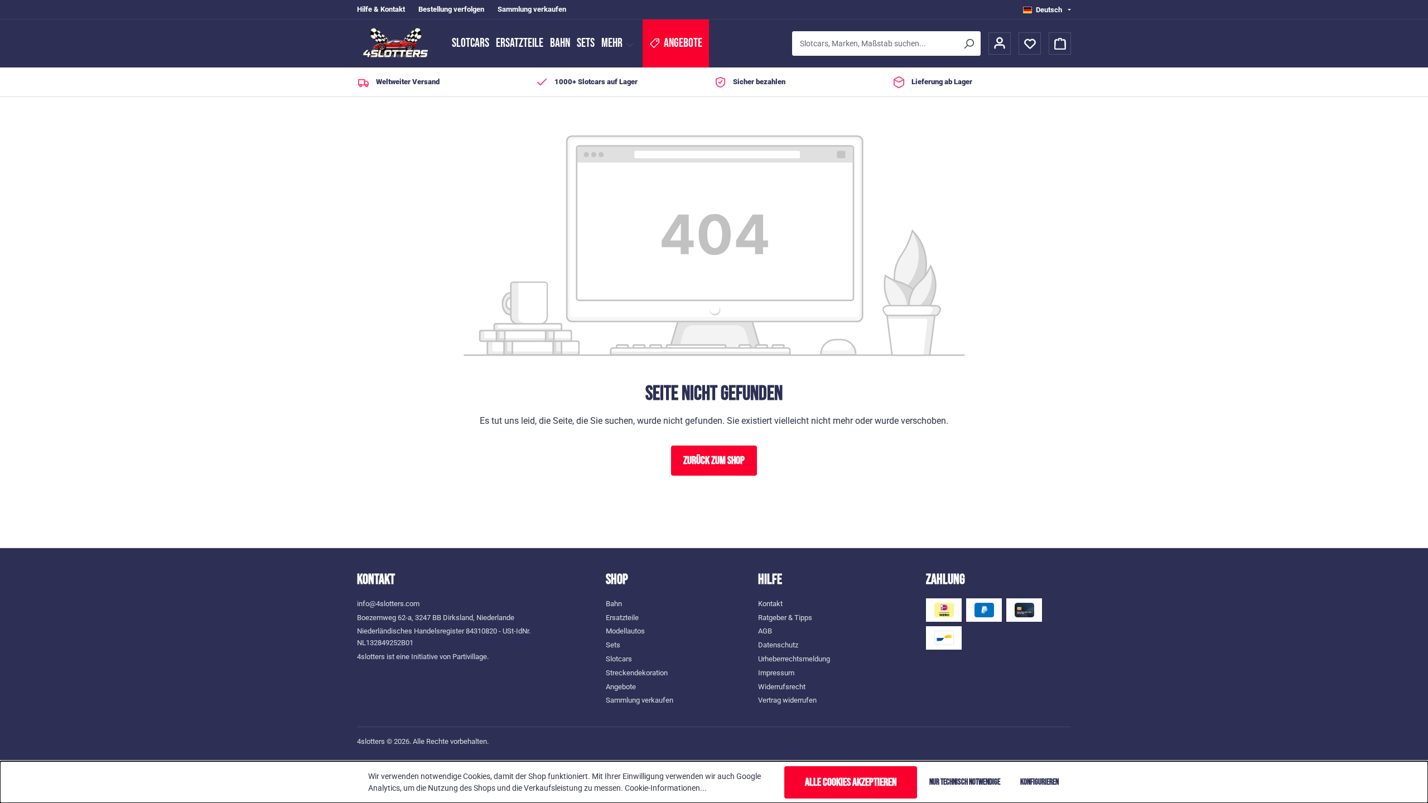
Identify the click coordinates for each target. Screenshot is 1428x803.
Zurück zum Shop (714, 460)
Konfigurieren (1039, 782)
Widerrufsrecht (781, 687)
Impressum (776, 673)
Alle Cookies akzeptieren (851, 782)
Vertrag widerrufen (787, 700)
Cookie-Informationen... (666, 787)
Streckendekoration (637, 673)
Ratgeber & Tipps (785, 617)
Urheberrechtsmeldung (794, 659)
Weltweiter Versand (408, 82)
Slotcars (470, 43)
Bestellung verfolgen (451, 9)
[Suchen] (968, 43)
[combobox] (874, 43)
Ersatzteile (519, 43)
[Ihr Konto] (999, 43)
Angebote (621, 687)
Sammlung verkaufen (532, 9)
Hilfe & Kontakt (381, 9)
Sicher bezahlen (759, 82)
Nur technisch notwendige (964, 782)
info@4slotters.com (388, 603)
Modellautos (625, 631)
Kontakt (770, 603)
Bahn (560, 43)
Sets (586, 43)
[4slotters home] (399, 43)
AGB (765, 631)
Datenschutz (778, 645)
